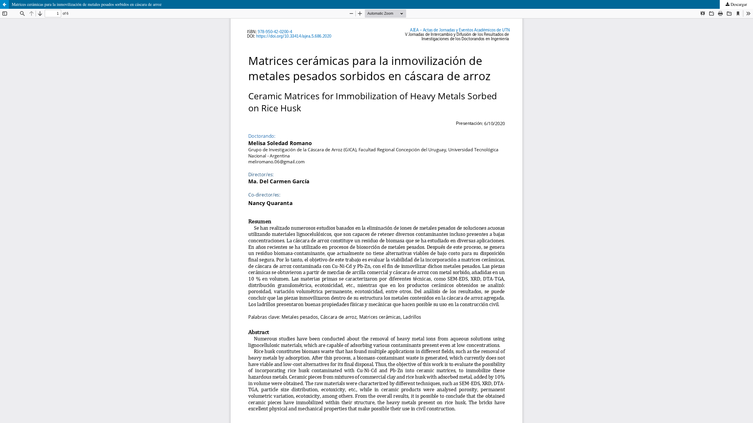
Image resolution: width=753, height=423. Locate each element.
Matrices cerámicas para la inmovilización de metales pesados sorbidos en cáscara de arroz (86, 4)
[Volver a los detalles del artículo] (4, 4)
